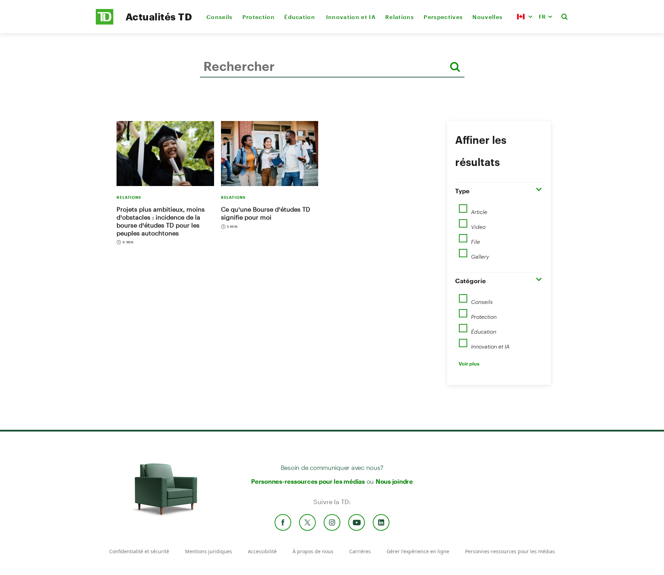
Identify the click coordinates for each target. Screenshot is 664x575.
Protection (258, 16)
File (475, 239)
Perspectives (443, 16)
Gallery (480, 254)
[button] (524, 16)
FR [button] (542, 16)
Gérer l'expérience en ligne (418, 551)
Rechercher (201, 87)
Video (478, 224)
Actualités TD (159, 16)
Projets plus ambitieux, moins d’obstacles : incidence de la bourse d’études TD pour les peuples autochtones (161, 221)
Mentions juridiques (208, 551)
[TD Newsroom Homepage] (104, 22)
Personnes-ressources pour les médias (308, 481)
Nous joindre (394, 481)
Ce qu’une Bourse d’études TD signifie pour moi (265, 213)
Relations (399, 16)
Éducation (300, 16)
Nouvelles (487, 16)
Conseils (219, 16)
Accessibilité (262, 551)
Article (479, 209)
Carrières (360, 551)
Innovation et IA (351, 16)
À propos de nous (313, 551)
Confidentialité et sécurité (139, 551)
